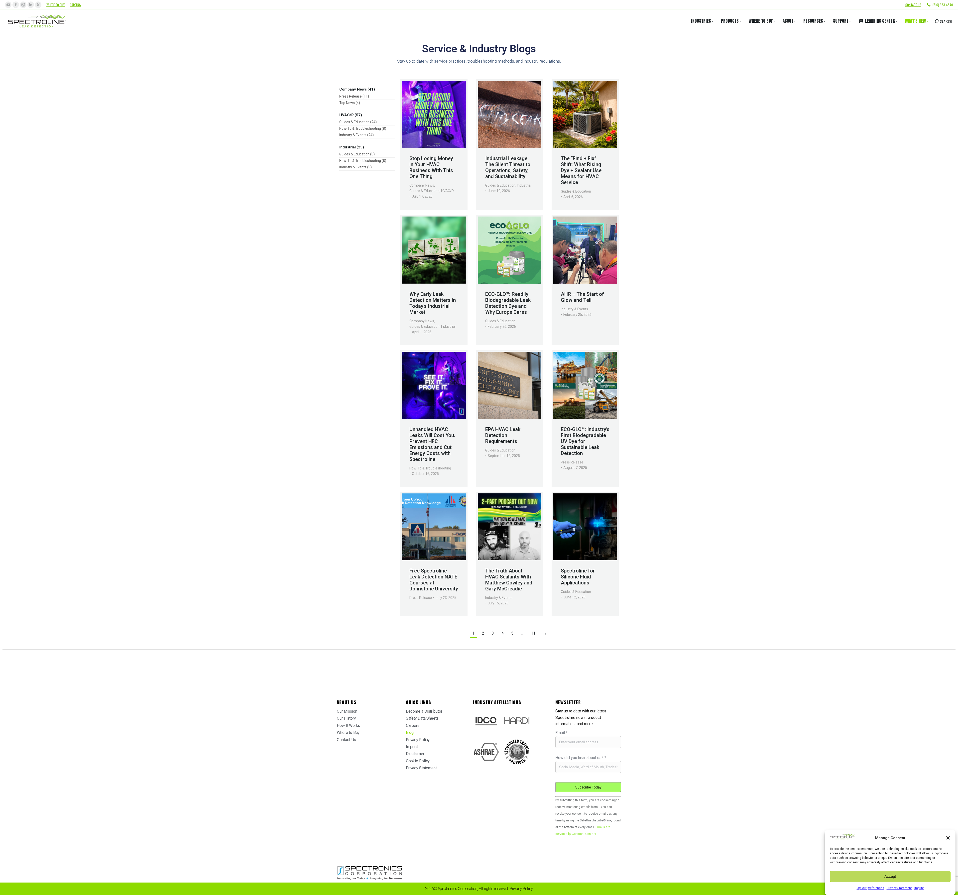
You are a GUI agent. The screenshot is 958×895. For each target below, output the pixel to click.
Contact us (913, 4)
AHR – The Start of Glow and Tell (582, 297)
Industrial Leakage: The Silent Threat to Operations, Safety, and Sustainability (507, 167)
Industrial (524, 185)
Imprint (919, 888)
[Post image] (434, 114)
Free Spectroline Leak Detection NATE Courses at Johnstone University (433, 580)
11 (533, 633)
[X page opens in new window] (38, 4)
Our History (346, 718)
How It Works (348, 725)
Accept (890, 876)
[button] (948, 837)
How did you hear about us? (580, 757)
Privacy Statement (899, 888)
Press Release (572, 462)
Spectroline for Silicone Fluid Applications (578, 577)
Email (561, 732)
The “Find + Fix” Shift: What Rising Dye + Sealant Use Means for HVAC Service (581, 170)
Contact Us (346, 739)
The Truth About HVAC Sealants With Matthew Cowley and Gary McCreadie (508, 580)
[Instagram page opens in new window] (23, 4)
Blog (410, 732)
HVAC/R (447, 191)
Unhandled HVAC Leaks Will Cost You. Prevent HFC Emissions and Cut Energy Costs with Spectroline (432, 444)
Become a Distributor (424, 711)
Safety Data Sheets (422, 718)
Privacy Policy (418, 739)
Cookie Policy (418, 761)
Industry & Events (574, 309)
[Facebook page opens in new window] (15, 4)
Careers (75, 4)
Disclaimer (415, 753)
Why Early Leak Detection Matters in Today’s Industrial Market (432, 303)
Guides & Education (424, 191)
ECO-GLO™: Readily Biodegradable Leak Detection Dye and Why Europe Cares (508, 303)
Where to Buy (55, 4)
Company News (421, 185)
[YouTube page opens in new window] (8, 4)
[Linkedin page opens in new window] (30, 4)
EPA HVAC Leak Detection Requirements (502, 435)
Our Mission (347, 711)
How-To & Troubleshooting (430, 468)
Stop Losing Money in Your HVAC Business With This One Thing (431, 167)
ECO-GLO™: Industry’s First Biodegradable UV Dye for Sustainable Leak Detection (585, 441)
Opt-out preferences (870, 888)
